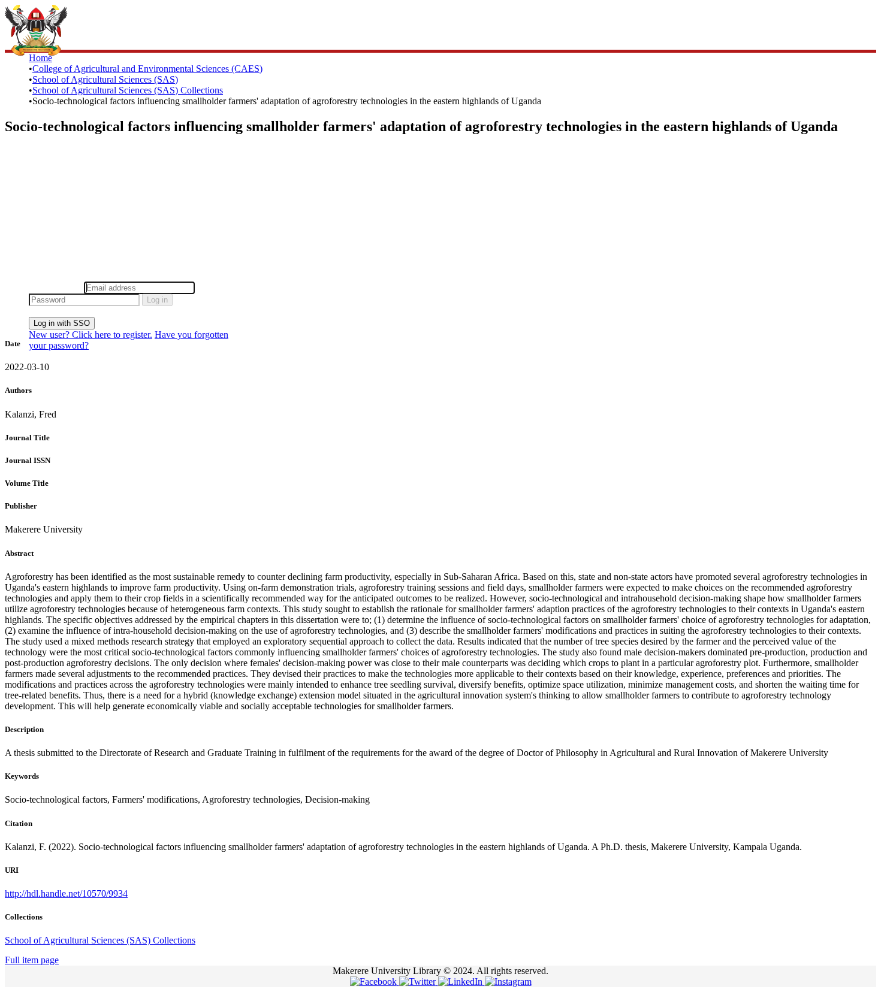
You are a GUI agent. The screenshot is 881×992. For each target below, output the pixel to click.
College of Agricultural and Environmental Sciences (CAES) (147, 68)
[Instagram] (508, 981)
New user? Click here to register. (90, 334)
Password (215, 287)
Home (40, 58)
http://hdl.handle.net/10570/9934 (66, 893)
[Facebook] (374, 981)
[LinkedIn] (461, 981)
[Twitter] (418, 981)
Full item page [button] (32, 960)
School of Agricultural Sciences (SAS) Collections (127, 90)
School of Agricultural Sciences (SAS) (105, 79)
